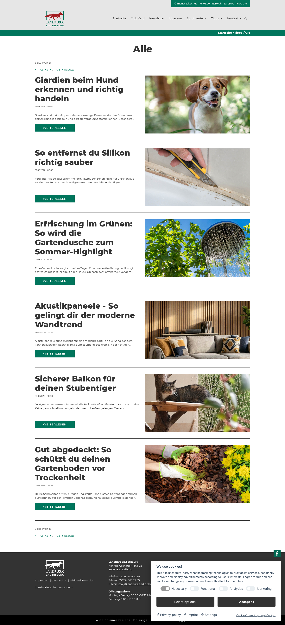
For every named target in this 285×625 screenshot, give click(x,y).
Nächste (69, 69)
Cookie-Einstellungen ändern (54, 587)
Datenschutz (59, 580)
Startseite (225, 32)
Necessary (179, 588)
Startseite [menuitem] (119, 18)
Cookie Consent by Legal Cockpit (256, 615)
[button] (245, 18)
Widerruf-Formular (82, 580)
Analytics (236, 588)
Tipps (238, 32)
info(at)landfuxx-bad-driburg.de (138, 583)
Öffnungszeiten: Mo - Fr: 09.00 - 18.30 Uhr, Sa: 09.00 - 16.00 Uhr (210, 3)
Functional (208, 588)
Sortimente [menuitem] (195, 18)
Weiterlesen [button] (55, 128)
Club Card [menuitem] (138, 18)
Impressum (42, 580)
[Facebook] (277, 553)
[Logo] (54, 18)
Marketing (264, 588)
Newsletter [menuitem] (157, 18)
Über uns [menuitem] (175, 18)
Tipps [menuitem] (215, 18)
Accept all (246, 601)
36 (58, 69)
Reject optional (185, 601)
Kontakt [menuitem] (232, 18)
